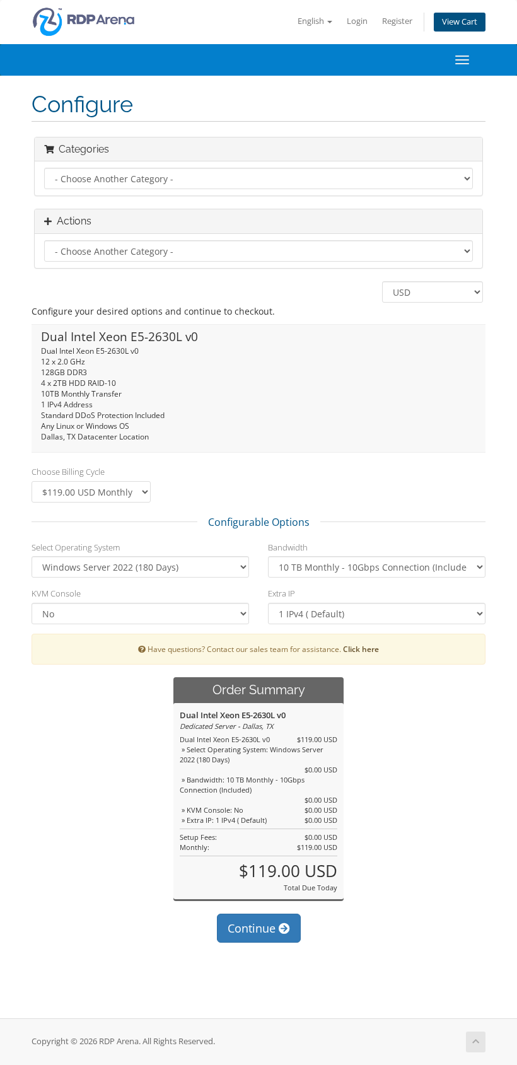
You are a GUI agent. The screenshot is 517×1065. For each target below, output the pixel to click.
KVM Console (56, 593)
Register (397, 21)
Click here (361, 649)
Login (357, 21)
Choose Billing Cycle (68, 471)
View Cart (459, 21)
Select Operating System (76, 547)
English (312, 21)
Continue (253, 928)
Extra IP (281, 593)
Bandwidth (288, 547)
